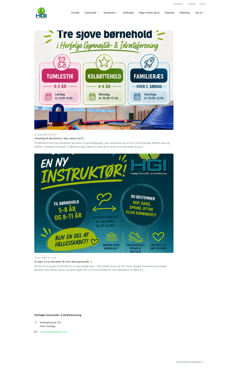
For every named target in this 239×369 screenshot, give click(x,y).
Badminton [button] (109, 12)
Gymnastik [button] (90, 12)
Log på (202, 4)
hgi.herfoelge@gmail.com (53, 331)
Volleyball (128, 12)
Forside (75, 12)
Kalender (170, 12)
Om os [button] (198, 12)
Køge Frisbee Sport (149, 12)
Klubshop (185, 12)
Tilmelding (191, 4)
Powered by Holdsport (189, 361)
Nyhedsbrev (178, 4)
